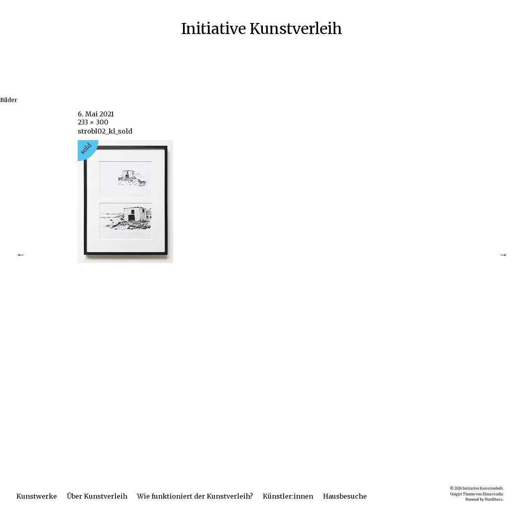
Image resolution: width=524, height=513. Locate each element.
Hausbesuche (345, 496)
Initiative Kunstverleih (261, 29)
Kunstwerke (36, 496)
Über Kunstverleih (97, 496)
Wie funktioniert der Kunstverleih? (195, 496)
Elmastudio (493, 494)
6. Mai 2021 (96, 114)
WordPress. (494, 499)
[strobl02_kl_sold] (125, 260)
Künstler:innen (288, 496)
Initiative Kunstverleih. (483, 488)
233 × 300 (93, 122)
